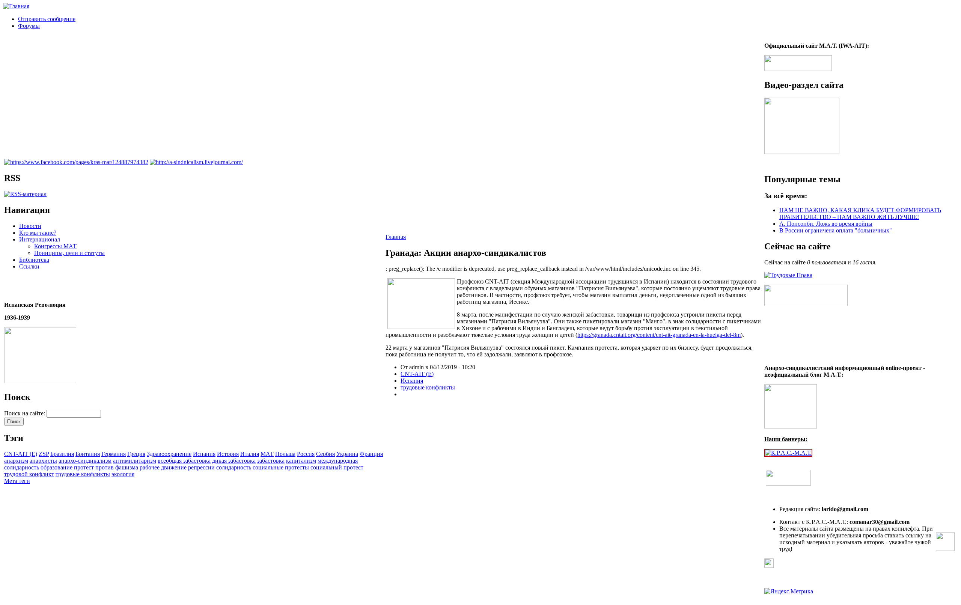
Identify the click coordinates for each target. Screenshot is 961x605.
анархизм (16, 460)
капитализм (301, 460)
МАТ (267, 454)
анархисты (43, 460)
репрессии (201, 467)
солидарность (233, 467)
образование (56, 467)
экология (122, 474)
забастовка (271, 460)
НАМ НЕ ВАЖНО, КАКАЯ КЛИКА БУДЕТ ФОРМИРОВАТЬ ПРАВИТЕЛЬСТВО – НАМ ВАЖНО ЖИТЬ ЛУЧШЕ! (860, 213)
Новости (30, 226)
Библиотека (34, 259)
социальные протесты (281, 467)
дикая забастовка (234, 460)
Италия (249, 454)
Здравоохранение (169, 454)
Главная (396, 237)
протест (84, 467)
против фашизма (116, 467)
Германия (113, 454)
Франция (371, 454)
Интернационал (39, 239)
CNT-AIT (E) (20, 454)
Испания (204, 454)
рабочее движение (163, 467)
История (228, 454)
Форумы (29, 26)
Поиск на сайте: (25, 413)
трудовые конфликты (83, 474)
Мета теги (17, 481)
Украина (347, 454)
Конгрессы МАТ (55, 246)
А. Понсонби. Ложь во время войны (825, 223)
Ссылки (29, 266)
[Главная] (16, 6)
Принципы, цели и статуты (69, 253)
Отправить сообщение (46, 19)
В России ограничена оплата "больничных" (835, 230)
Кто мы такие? (37, 232)
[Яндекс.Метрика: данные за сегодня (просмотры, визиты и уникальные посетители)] (788, 591)
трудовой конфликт (29, 474)
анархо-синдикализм (85, 460)
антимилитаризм (134, 460)
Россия (306, 454)
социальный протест (336, 467)
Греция (136, 454)
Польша (285, 454)
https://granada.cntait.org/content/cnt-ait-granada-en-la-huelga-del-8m (659, 335)
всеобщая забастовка (184, 460)
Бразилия (62, 454)
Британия (87, 454)
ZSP (44, 454)
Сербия (325, 454)
